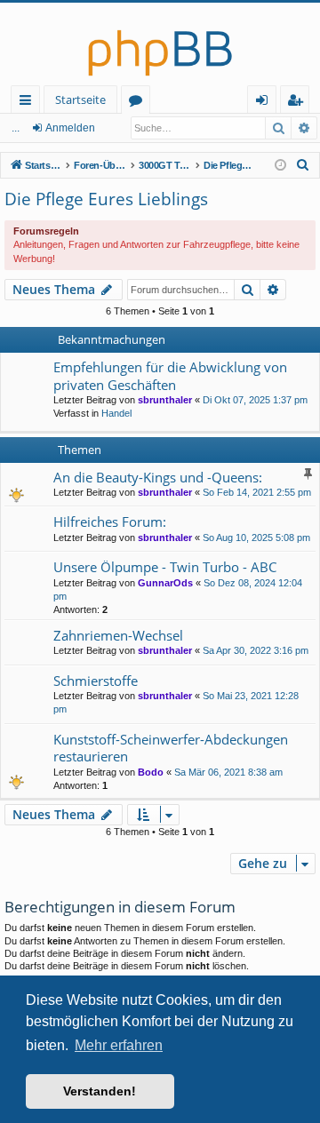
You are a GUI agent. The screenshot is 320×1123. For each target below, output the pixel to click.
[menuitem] (303, 165)
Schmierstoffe (95, 680)
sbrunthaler (165, 399)
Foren (139, 103)
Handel (116, 413)
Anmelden (70, 128)
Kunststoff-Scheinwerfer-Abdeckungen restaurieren (170, 747)
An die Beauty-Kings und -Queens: (157, 477)
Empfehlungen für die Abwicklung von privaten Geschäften (170, 375)
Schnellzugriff (29, 103)
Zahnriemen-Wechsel (118, 635)
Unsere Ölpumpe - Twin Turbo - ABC (164, 567)
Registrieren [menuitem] (298, 103)
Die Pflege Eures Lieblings (106, 199)
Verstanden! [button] (99, 1091)
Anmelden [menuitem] (265, 103)
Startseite (80, 100)
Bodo (151, 772)
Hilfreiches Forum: (109, 521)
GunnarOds (165, 582)
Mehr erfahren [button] (119, 1045)
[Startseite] (160, 44)
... (16, 128)
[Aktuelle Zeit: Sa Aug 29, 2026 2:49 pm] (280, 165)
